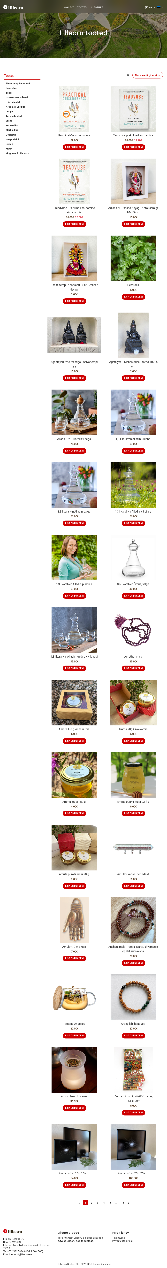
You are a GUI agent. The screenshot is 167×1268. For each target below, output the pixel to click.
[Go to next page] (128, 1202)
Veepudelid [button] (12, 139)
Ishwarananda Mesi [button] (17, 97)
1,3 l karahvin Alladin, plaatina (74, 584)
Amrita (115, 699)
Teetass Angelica (74, 1023)
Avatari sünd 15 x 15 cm (74, 1173)
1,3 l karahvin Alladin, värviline (133, 511)
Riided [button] (9, 144)
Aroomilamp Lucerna (74, 1096)
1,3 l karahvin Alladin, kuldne (133, 439)
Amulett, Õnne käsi (74, 946)
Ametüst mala (133, 656)
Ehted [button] (9, 120)
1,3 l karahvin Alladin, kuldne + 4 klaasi (74, 656)
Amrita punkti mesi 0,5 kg (133, 801)
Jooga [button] (9, 111)
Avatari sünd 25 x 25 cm (133, 1173)
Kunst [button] (9, 148)
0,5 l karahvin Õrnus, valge (133, 584)
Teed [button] (9, 92)
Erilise (128, 699)
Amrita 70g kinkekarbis (133, 729)
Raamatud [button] (11, 88)
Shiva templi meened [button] (18, 83)
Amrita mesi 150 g (74, 801)
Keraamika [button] (12, 125)
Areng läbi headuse (133, 1023)
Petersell (133, 285)
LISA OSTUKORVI (74, 147)
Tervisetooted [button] (14, 116)
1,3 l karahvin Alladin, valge (74, 511)
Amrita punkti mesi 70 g (74, 874)
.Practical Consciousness (74, 135)
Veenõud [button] (11, 134)
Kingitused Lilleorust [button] (18, 153)
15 (122, 1202)
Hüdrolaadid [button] (13, 102)
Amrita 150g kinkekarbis (74, 729)
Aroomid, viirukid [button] (15, 106)
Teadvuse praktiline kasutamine (133, 135)
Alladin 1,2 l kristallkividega (74, 439)
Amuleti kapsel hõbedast (133, 874)
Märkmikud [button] (12, 130)
